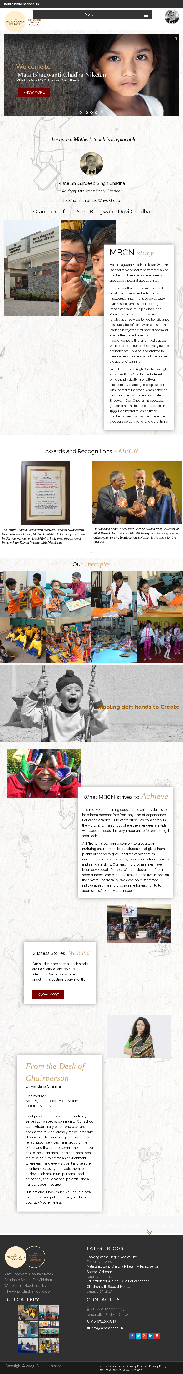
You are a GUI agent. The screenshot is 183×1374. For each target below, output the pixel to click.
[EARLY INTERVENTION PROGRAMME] (23, 594)
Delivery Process (136, 1366)
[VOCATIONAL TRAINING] (114, 640)
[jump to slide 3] (96, 112)
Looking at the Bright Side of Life (112, 1257)
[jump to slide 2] (91, 112)
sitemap (136, 1370)
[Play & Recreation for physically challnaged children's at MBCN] (49, 1352)
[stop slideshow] (102, 111)
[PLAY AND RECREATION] (69, 640)
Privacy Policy (158, 1366)
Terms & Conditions (111, 1366)
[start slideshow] (81, 112)
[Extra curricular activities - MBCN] (29, 1319)
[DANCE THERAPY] (160, 640)
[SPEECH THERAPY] (69, 594)
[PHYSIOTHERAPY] (114, 594)
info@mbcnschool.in (23, 4)
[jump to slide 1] (86, 112)
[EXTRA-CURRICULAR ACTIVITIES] (23, 640)
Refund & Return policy (114, 1370)
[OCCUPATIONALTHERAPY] (160, 594)
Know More (48, 995)
